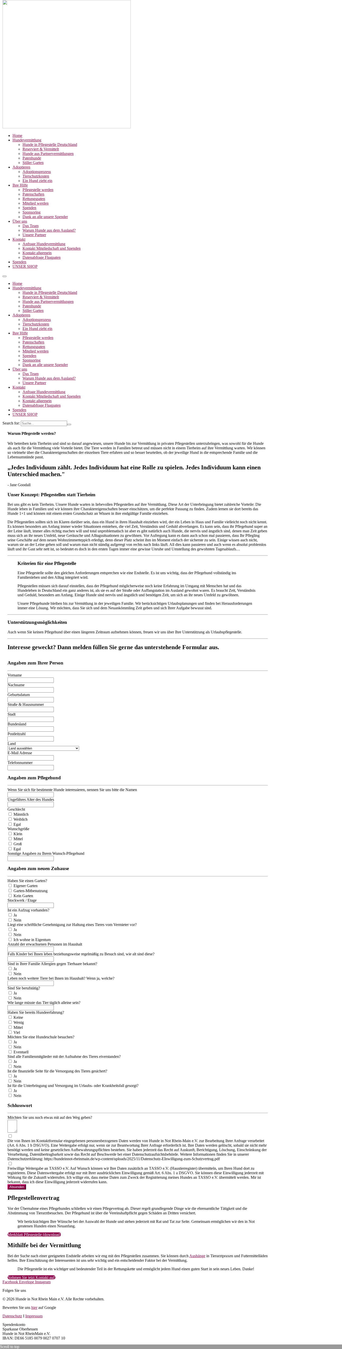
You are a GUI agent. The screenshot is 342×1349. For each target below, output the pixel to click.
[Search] (69, 424)
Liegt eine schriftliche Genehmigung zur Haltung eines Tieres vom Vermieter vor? (72, 924)
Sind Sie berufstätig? (24, 988)
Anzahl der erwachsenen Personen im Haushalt (45, 944)
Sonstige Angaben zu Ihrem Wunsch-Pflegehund (46, 853)
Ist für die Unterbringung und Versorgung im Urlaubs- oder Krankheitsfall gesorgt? (73, 1085)
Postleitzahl (17, 734)
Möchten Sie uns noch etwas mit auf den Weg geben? (50, 1117)
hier (34, 1307)
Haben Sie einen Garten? (27, 881)
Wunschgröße (18, 829)
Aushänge (197, 1256)
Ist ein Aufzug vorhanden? (28, 910)
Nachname (16, 685)
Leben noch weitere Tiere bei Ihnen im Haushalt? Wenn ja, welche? (61, 978)
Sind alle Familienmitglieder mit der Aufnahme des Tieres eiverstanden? (64, 1056)
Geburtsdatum (19, 695)
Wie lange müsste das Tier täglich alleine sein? (44, 1002)
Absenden (17, 1187)
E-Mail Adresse (20, 753)
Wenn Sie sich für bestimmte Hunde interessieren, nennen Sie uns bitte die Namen (72, 790)
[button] (5, 276)
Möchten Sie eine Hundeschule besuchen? (41, 1037)
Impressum (34, 1316)
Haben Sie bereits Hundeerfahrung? (36, 1012)
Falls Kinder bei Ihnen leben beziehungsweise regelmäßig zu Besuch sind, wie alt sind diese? (81, 954)
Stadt (12, 714)
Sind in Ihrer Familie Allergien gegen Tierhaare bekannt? (52, 964)
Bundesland (17, 724)
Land (12, 743)
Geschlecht (16, 809)
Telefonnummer (20, 763)
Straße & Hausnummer (26, 704)
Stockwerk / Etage (22, 900)
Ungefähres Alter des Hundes (31, 799)
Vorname (15, 675)
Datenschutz (12, 1316)
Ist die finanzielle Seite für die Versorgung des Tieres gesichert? (57, 1071)
